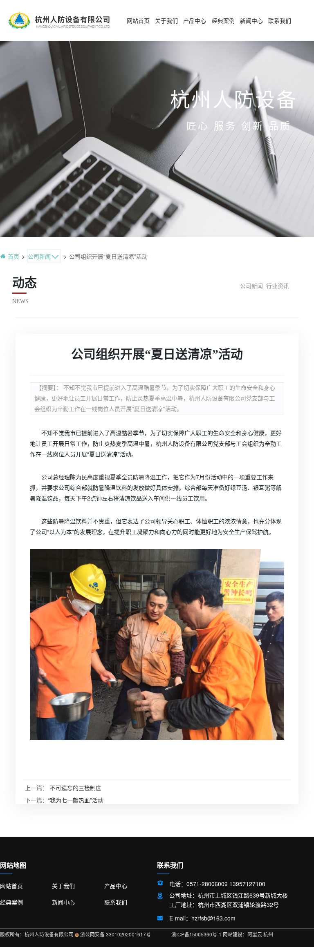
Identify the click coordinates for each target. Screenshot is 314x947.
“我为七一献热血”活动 (75, 800)
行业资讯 (277, 285)
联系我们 (279, 21)
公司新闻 (251, 285)
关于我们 (166, 21)
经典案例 (223, 21)
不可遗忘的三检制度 (75, 788)
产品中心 (194, 21)
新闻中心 (251, 21)
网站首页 (138, 21)
